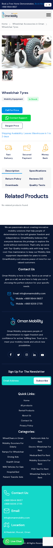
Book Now (40, 3)
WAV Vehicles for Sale (13, 467)
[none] (48, 5)
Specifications (37, 170)
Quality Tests (37, 185)
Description (12, 170)
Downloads (11, 185)
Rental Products (26, 410)
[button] (48, 15)
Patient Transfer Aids (13, 477)
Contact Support (18, 117)
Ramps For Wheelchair (13, 451)
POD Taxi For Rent (40, 469)
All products (26, 405)
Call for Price (12, 110)
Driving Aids (13, 456)
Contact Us (26, 420)
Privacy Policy (26, 425)
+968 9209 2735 (29, 303)
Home (5, 24)
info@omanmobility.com (29, 293)
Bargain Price (12, 125)
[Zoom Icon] (48, 38)
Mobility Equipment (13, 99)
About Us (26, 415)
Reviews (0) (36, 178)
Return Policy (13, 178)
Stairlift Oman (13, 462)
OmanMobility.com (11, 259)
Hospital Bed (13, 472)
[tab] (13, 172)
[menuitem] (48, 5)
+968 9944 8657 (9, 7)
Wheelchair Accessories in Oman (28, 24)
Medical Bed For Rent (40, 455)
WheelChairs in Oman (13, 438)
